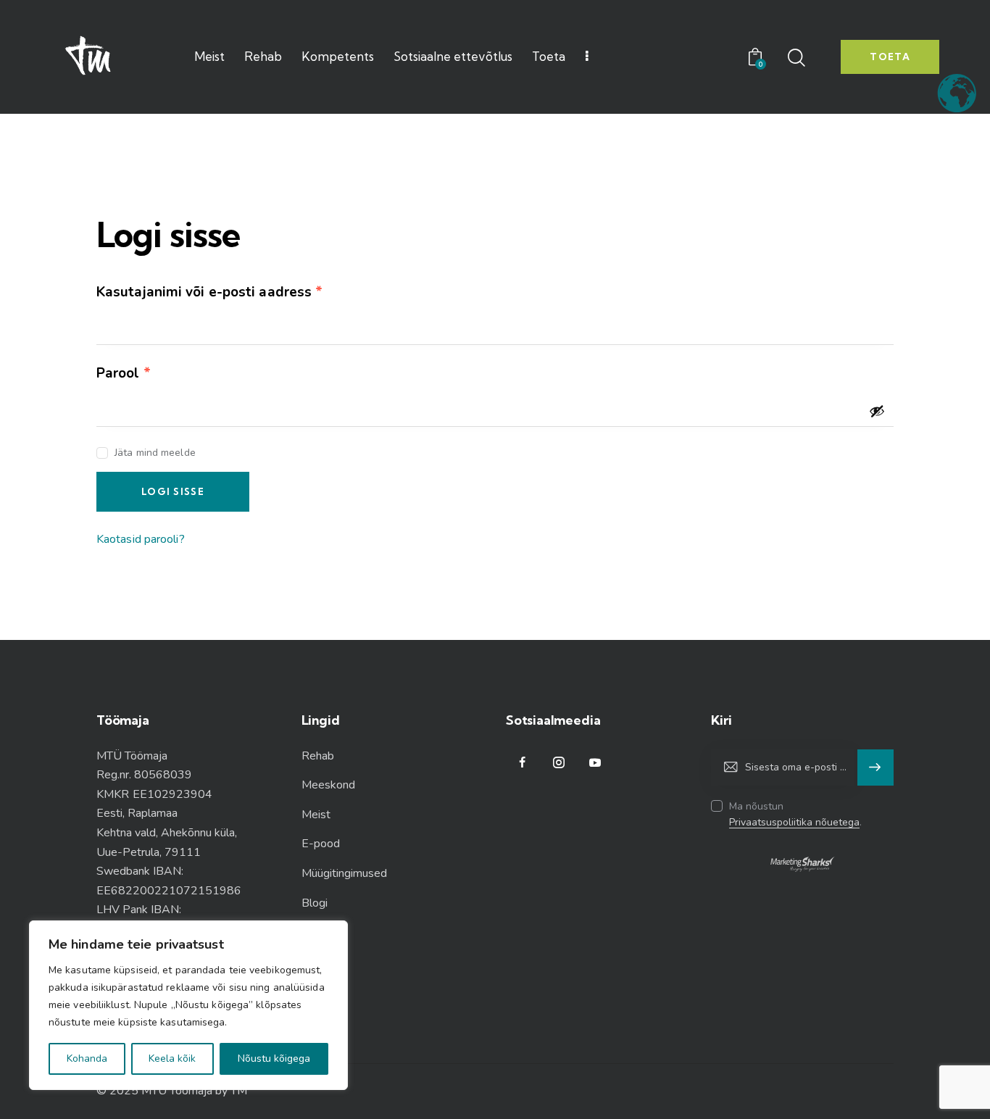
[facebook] (522, 762)
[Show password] (877, 411)
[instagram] (558, 762)
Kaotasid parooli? (140, 539)
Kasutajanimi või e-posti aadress (234, 291)
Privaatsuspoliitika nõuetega (794, 823)
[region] (188, 1005)
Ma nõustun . (795, 814)
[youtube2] (594, 762)
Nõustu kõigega (274, 1058)
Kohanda (87, 1058)
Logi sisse (172, 491)
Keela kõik (172, 1058)
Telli (875, 767)
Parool (147, 373)
